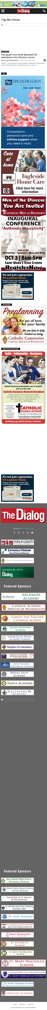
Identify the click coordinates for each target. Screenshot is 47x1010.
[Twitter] (28, 533)
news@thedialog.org (27, 528)
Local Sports (5, 51)
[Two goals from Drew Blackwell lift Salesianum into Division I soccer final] (23, 38)
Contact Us (31, 1004)
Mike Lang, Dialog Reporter (9, 60)
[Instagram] (19, 533)
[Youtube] (32, 533)
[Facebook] (15, 533)
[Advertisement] (23, 449)
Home (2, 16)
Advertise (22, 1004)
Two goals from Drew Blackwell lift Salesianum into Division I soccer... (19, 56)
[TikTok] (24, 533)
